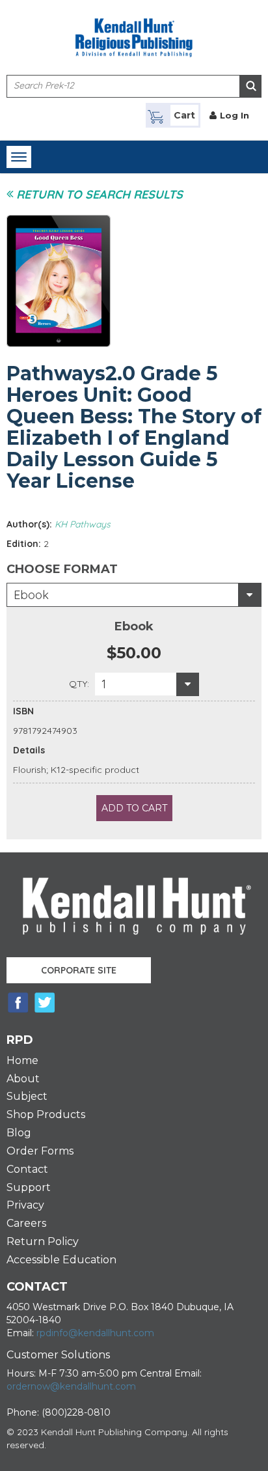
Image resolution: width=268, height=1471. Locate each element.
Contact (27, 1169)
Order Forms (40, 1151)
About (23, 1078)
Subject (27, 1096)
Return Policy (43, 1241)
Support (29, 1187)
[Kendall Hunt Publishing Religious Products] (134, 30)
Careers (26, 1223)
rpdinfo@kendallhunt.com (95, 1333)
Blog (19, 1133)
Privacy (25, 1205)
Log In (234, 115)
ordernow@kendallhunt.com (71, 1386)
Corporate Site (78, 970)
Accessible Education (61, 1260)
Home (22, 1060)
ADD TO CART (134, 808)
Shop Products (46, 1114)
